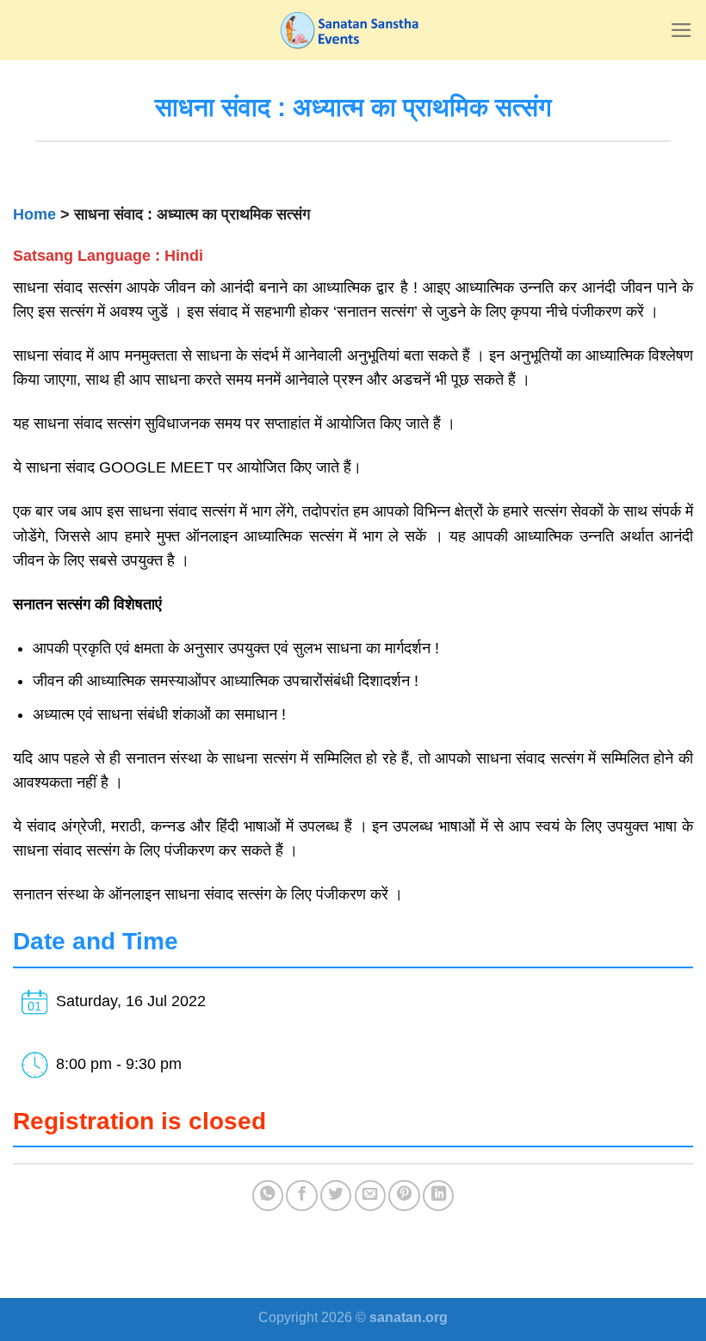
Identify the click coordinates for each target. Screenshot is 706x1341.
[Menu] (681, 30)
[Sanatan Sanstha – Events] (353, 30)
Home (34, 214)
